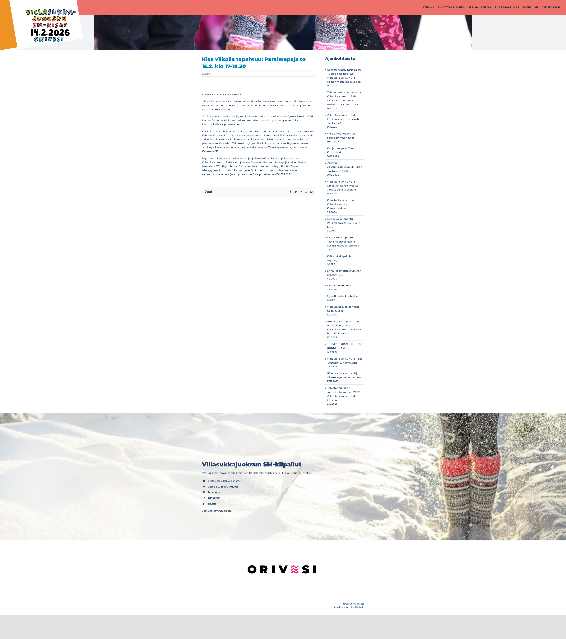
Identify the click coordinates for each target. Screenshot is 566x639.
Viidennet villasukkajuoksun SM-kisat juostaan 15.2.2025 (344, 166)
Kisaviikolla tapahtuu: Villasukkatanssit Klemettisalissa (340, 204)
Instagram (214, 498)
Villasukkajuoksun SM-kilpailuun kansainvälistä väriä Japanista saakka (342, 185)
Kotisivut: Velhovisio (353, 604)
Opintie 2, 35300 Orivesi (223, 486)
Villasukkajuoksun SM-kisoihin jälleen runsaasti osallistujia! (343, 119)
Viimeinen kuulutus (339, 285)
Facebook (214, 492)
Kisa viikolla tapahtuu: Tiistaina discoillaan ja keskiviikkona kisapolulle (343, 241)
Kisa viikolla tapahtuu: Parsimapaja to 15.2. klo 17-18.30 (344, 222)
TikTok (212, 503)
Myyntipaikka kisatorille (342, 296)
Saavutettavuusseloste (217, 510)
